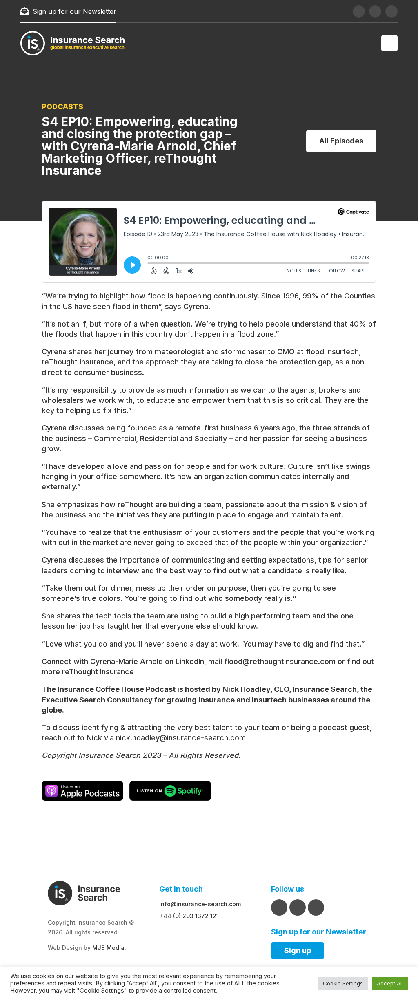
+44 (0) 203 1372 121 (189, 915)
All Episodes (341, 141)
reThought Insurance (98, 671)
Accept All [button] (390, 983)
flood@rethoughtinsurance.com (280, 661)
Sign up (297, 950)
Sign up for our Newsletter (74, 11)
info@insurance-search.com (200, 904)
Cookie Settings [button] (343, 983)
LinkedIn (190, 661)
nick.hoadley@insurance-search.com (181, 737)
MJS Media (108, 947)
